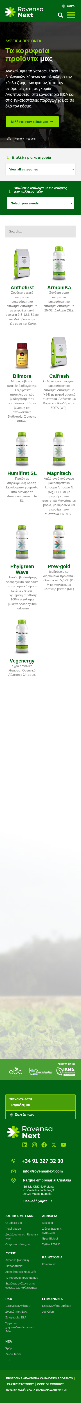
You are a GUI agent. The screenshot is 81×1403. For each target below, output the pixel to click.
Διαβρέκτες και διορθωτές (20, 1271)
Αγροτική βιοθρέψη (17, 1260)
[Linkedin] (24, 1145)
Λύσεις (10, 1253)
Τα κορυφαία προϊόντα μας (21, 1277)
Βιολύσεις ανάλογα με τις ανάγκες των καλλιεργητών (21, 1285)
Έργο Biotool (50, 1238)
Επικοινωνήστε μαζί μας (56, 1305)
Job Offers (48, 1311)
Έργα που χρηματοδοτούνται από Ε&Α (19, 1327)
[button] (60, 15)
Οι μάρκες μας (13, 1222)
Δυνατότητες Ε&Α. (16, 1311)
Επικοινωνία (52, 1299)
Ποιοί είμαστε (13, 1228)
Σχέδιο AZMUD (51, 1244)
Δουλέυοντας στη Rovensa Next (21, 1236)
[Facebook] (44, 1145)
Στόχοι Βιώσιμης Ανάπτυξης (52, 1230)
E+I (7, 1360)
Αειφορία (49, 1216)
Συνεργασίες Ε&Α (15, 1317)
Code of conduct (50, 1384)
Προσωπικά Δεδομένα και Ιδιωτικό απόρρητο (39, 1378)
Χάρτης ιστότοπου (20, 1384)
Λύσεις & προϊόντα (23, 41)
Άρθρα (9, 1348)
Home (18, 138)
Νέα (8, 1341)
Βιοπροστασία (13, 1266)
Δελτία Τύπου (13, 1354)
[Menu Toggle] (71, 14)
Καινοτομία (52, 1257)
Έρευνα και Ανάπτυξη (18, 1305)
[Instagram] (34, 1145)
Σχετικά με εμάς (19, 1216)
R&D (8, 1299)
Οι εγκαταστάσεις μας (18, 1244)
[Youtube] (63, 1145)
